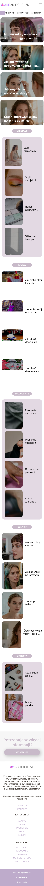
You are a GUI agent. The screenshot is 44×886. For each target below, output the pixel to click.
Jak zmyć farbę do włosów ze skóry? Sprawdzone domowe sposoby (19, 91)
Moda (22, 264)
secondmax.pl (22, 854)
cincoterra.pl (22, 861)
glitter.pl (22, 847)
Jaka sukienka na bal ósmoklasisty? (31, 150)
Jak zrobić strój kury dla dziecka (33, 282)
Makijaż (22, 131)
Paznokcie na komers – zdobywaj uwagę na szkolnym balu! (32, 412)
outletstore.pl (22, 858)
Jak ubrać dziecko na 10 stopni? (32, 370)
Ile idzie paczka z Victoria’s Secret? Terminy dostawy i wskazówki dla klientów (31, 704)
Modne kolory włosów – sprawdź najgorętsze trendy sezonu (23, 36)
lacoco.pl (22, 851)
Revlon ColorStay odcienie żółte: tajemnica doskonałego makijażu (32, 208)
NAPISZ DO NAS (22, 752)
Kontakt (22, 809)
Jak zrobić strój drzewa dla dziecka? (33, 311)
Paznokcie (22, 393)
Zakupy (22, 656)
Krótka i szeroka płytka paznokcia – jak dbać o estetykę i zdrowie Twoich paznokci (31, 500)
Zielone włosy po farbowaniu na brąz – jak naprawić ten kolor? (21, 63)
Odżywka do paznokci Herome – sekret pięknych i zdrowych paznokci (31, 471)
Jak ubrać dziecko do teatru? (31, 341)
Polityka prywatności (22, 872)
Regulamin (22, 882)
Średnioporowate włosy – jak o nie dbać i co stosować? (22, 118)
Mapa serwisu (22, 877)
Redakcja (22, 806)
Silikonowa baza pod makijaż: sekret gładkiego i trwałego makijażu (31, 238)
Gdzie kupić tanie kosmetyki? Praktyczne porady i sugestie (31, 674)
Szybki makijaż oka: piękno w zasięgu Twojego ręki (32, 179)
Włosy (22, 527)
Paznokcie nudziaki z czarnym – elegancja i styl (31, 441)
